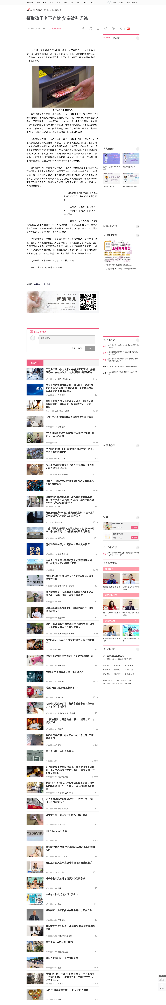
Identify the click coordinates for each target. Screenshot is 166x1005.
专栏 (85, 2)
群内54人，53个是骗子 (57, 831)
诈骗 (59, 427)
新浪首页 (30, 2)
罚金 (67, 777)
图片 (78, 2)
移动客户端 (131, 2)
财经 (51, 2)
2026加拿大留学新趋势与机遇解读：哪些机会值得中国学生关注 (123, 554)
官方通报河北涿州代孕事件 (60, 751)
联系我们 (106, 670)
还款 (48, 284)
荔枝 (59, 824)
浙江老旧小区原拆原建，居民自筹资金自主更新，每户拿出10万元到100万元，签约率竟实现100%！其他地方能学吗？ (70, 499)
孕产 (59, 856)
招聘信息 (117, 670)
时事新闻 (61, 936)
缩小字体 (83, 28)
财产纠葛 (61, 379)
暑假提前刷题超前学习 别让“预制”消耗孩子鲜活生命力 (123, 353)
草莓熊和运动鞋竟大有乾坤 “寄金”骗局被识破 (69, 656)
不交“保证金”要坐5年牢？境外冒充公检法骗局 (69, 417)
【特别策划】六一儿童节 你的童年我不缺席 (120, 269)
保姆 (67, 379)
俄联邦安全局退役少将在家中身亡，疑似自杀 (69, 910)
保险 (60, 522)
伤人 (59, 634)
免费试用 (135, 527)
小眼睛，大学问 (108, 187)
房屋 (63, 459)
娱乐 (58, 2)
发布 (90, 348)
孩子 (43, 284)
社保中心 (68, 713)
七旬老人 (67, 411)
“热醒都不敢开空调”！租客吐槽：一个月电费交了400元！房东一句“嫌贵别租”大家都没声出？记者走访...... (70, 977)
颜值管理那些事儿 (129, 167)
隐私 (63, 824)
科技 (65, 2)
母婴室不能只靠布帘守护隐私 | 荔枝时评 (66, 815)
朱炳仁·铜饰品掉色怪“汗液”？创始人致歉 (67, 990)
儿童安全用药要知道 (130, 187)
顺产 (67, 856)
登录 (73, 348)
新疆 (59, 968)
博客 (72, 2)
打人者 (71, 634)
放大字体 (90, 28)
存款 (70, 379)
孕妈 (63, 856)
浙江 (63, 490)
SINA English (129, 674)
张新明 (60, 729)
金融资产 (65, 474)
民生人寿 (65, 554)
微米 (59, 999)
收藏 (98, 28)
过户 (59, 459)
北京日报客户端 (54, 29)
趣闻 (59, 554)
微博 (105, 28)
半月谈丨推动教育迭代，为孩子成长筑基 (122, 366)
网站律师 (117, 674)
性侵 (59, 681)
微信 (113, 28)
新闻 (38, 2)
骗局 (63, 427)
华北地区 (61, 872)
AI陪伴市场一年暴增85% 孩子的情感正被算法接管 (123, 346)
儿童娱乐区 (59, 411)
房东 (63, 395)
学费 (59, 602)
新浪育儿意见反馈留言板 (115, 656)
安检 (59, 649)
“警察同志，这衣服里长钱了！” (62, 687)
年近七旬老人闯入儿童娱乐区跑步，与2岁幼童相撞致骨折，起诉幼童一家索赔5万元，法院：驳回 (69, 404)
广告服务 (117, 665)
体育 (44, 2)
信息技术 (61, 618)
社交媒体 (68, 936)
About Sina (129, 665)
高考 (59, 888)
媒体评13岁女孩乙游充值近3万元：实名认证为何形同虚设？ (123, 360)
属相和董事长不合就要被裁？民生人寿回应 (68, 544)
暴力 (63, 681)
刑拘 (63, 586)
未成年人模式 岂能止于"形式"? (62, 894)
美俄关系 (61, 920)
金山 (67, 952)
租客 (59, 395)
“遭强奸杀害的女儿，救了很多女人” (64, 671)
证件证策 (61, 713)
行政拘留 (65, 634)
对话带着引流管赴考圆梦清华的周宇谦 (65, 878)
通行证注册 (129, 670)
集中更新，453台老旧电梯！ (60, 942)
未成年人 (37, 284)
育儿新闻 (55, 10)
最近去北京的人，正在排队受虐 (62, 958)
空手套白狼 (70, 586)
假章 (73, 713)
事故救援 (61, 697)
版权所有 (128, 683)
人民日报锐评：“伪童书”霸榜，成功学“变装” (122, 373)
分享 (120, 28)
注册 (121, 2)
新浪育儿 (46, 10)
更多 (92, 2)
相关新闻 (35, 363)
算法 (59, 904)
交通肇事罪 (69, 793)
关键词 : (30, 284)
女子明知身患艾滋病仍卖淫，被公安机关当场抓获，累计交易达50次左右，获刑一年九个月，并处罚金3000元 (70, 770)
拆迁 (59, 809)
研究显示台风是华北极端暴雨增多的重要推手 (69, 862)
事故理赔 (61, 793)
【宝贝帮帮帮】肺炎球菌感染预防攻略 (118, 265)
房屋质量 (61, 952)
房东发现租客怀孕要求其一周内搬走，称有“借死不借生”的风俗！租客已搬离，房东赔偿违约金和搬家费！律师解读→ (69, 388)
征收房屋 (65, 809)
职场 (59, 490)
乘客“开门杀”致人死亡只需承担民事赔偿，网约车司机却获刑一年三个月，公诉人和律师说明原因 (70, 786)
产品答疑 (106, 674)
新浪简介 (106, 665)
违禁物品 (61, 777)
